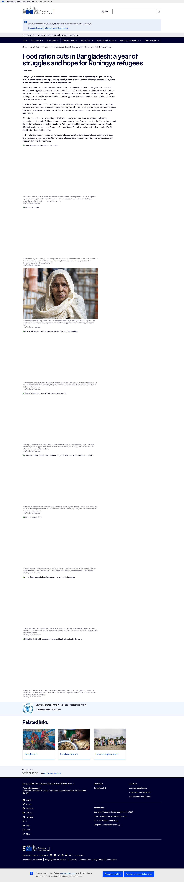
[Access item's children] (43, 40)
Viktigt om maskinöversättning (56, 28)
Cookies (73, 860)
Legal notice (99, 860)
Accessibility (112, 860)
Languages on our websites (55, 860)
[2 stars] (25, 772)
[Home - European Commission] (40, 10)
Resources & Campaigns (129, 40)
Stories (46, 47)
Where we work (69, 40)
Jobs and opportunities (138, 788)
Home (25, 40)
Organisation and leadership (139, 792)
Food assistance (69, 754)
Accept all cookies (113, 874)
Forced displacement (107, 754)
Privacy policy (85, 860)
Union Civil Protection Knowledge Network (110, 816)
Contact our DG (100, 788)
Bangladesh (31, 754)
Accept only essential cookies (139, 874)
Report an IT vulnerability (32, 860)
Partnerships (86, 40)
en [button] (106, 12)
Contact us (79, 855)
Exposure (26, 830)
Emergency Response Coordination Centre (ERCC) (113, 812)
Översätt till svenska (35, 28)
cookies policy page (67, 873)
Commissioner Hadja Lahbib (140, 796)
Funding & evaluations (105, 40)
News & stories (151, 40)
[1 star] (23, 772)
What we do (51, 40)
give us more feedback (52, 773)
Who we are (36, 40)
